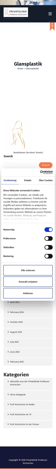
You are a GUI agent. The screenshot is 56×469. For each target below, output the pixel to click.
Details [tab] (27, 180)
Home (20, 68)
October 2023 (16, 322)
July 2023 (14, 342)
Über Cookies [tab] (46, 180)
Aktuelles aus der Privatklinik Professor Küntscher (29, 383)
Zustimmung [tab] (10, 180)
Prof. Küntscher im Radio (22, 404)
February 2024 (17, 312)
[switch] (46, 238)
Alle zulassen (28, 270)
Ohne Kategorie (18, 394)
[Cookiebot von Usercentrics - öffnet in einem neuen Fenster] (40, 172)
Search (8, 156)
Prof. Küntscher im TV (20, 414)
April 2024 (15, 302)
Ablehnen (28, 293)
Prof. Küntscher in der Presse (24, 424)
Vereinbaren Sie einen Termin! (28, 152)
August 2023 (16, 332)
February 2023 (17, 361)
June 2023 (15, 352)
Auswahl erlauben (28, 281)
